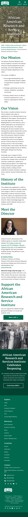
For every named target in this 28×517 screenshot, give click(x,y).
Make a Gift (16, 317)
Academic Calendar (9, 427)
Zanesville (7, 460)
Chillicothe (7, 449)
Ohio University (11, 506)
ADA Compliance (8, 496)
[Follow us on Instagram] (8, 484)
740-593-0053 (10, 481)
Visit (5, 414)
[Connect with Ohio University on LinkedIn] (10, 508)
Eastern (6, 452)
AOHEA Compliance (17, 496)
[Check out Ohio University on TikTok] (17, 508)
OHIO (2, 45)
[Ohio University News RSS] (19, 508)
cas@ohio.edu (10, 475)
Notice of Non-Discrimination (17, 500)
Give (5, 405)
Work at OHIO (8, 436)
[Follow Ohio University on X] (15, 508)
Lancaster (6, 455)
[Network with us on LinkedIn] (11, 484)
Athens (6, 446)
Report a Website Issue (10, 438)
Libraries (6, 433)
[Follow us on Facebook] (5, 484)
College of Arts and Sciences (13, 45)
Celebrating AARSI (13, 386)
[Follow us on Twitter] (16, 484)
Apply (5, 402)
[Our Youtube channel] (13, 484)
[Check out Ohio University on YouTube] (12, 508)
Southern (6, 457)
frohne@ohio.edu (6, 267)
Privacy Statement (10, 501)
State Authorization (19, 501)
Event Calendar (8, 424)
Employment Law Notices (11, 497)
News (5, 430)
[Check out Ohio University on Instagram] (8, 508)
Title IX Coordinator (15, 503)
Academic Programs (9, 408)
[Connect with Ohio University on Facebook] (5, 508)
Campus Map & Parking (10, 416)
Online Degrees (8, 411)
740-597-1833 (10, 478)
